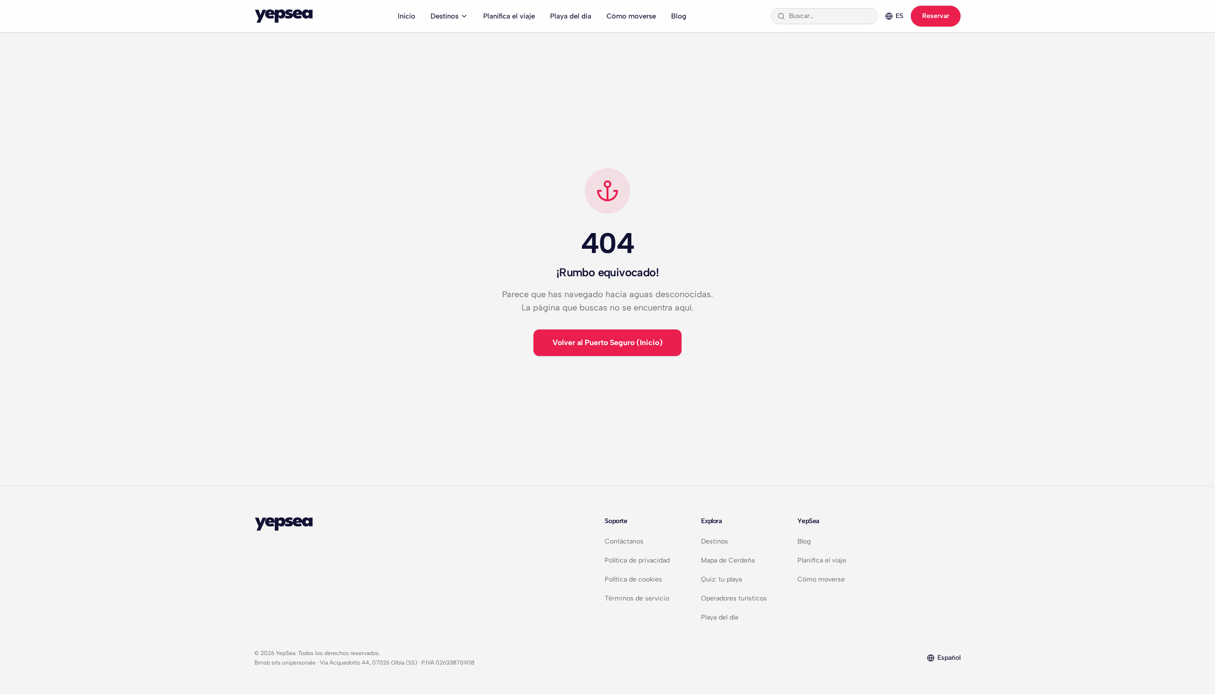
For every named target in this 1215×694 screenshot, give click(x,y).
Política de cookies (633, 579)
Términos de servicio (637, 598)
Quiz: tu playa (721, 579)
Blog (678, 16)
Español (949, 658)
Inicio (406, 16)
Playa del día (570, 16)
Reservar (935, 16)
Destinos (444, 16)
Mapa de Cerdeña (728, 560)
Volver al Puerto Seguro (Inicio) (607, 342)
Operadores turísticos (734, 598)
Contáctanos (624, 541)
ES (899, 16)
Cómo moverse (631, 16)
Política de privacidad (637, 560)
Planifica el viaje (509, 16)
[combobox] (830, 16)
